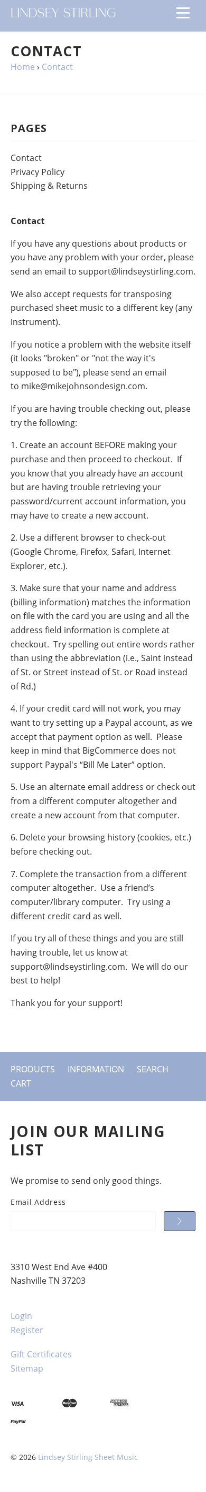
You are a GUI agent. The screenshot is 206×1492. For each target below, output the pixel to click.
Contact (26, 158)
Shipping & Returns (49, 185)
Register (27, 1330)
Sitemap (27, 1368)
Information (96, 1069)
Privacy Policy (37, 172)
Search (152, 1069)
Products (33, 1069)
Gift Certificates (41, 1354)
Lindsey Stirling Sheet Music (88, 1457)
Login (21, 1316)
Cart (21, 1083)
